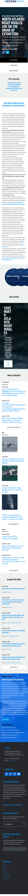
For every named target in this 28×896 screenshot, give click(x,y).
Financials (5, 873)
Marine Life (6, 867)
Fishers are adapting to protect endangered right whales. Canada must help (12, 517)
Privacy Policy (7, 875)
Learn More (5, 719)
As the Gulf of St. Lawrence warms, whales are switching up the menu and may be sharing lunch (13, 602)
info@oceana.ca (12, 760)
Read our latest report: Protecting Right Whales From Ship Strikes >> (13, 204)
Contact (5, 878)
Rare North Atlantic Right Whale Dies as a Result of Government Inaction (12, 420)
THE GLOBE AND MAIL (12, 636)
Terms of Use (6, 876)
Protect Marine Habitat (9, 737)
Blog (4, 869)
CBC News (9, 607)
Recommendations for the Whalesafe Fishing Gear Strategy (12, 548)
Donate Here (14, 849)
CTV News (9, 592)
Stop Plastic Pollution (8, 727)
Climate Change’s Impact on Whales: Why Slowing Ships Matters (13, 461)
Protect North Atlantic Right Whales (13, 732)
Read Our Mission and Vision (12, 805)
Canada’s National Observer (13, 622)
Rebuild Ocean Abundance (10, 735)
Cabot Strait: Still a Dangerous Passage (10, 537)
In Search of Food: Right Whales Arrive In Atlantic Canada (12, 490)
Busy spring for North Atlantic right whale (13, 588)
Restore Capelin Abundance (10, 730)
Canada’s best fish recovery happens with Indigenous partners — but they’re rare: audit (13, 617)
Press (4, 865)
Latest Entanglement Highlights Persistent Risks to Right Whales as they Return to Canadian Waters (14, 392)
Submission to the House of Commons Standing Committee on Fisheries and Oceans (13, 560)
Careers (5, 871)
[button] (3, 52)
